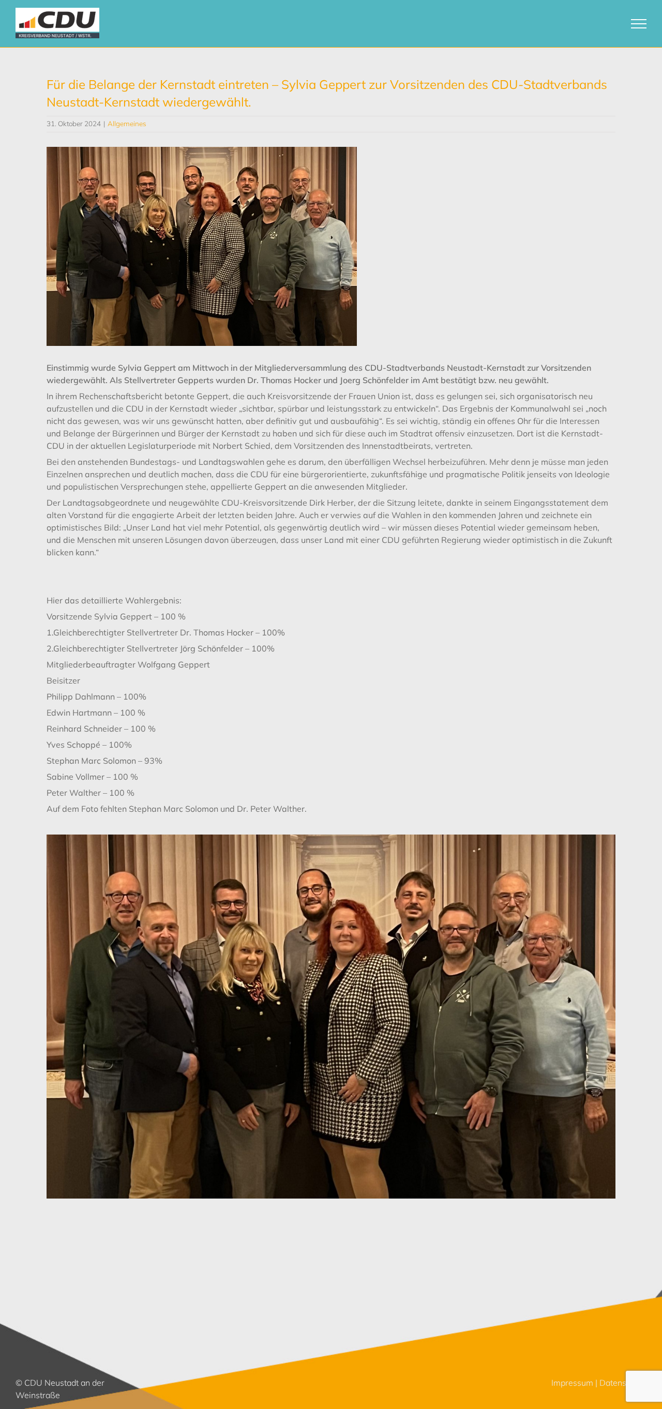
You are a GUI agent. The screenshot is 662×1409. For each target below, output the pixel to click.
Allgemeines (127, 123)
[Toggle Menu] (639, 23)
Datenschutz (622, 1382)
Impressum (572, 1382)
